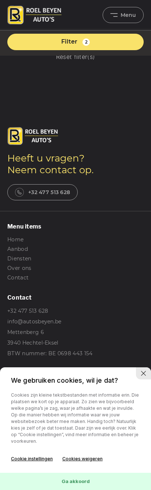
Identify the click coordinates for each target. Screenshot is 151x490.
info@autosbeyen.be (34, 321)
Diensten (19, 258)
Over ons (19, 268)
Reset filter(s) (75, 57)
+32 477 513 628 (49, 192)
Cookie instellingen (32, 458)
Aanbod (17, 249)
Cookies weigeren (82, 458)
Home (15, 239)
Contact (18, 277)
